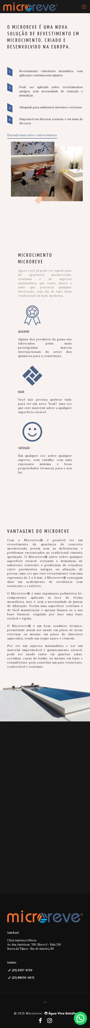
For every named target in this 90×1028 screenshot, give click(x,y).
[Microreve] (30, 6)
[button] (80, 1018)
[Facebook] (40, 1020)
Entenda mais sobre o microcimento (32, 135)
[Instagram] (50, 1020)
